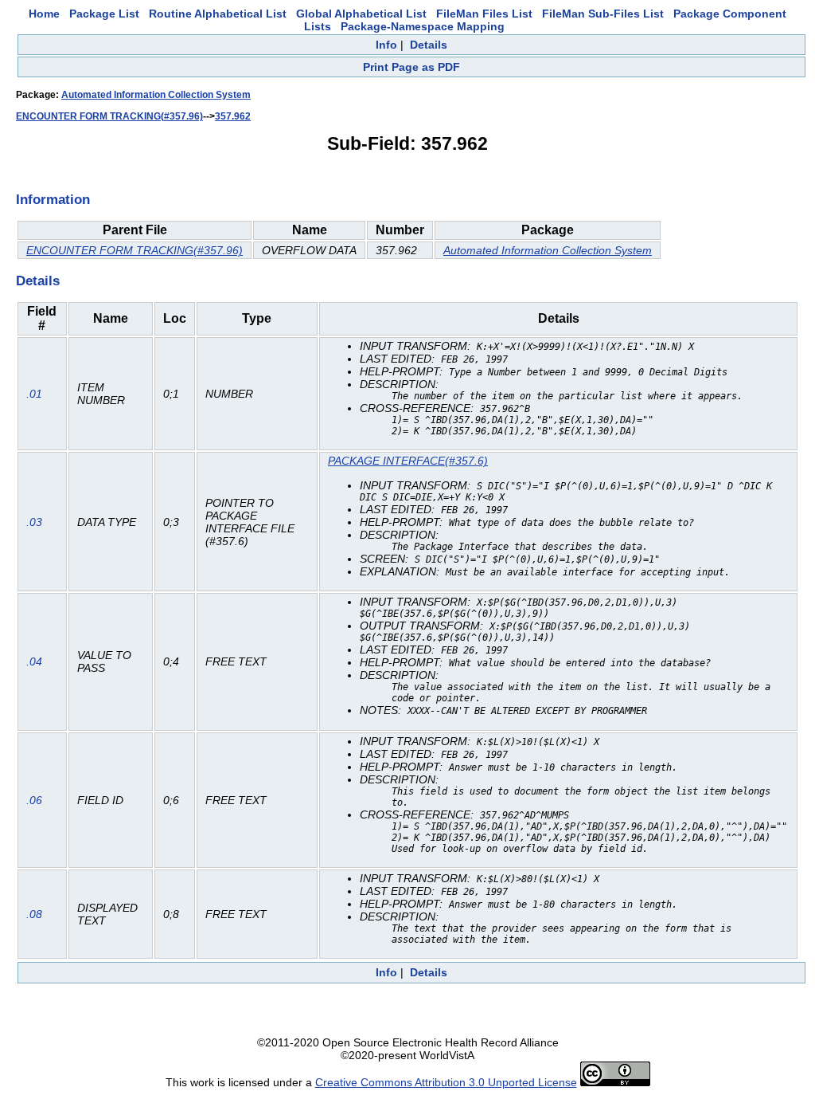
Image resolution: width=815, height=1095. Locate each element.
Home (44, 13)
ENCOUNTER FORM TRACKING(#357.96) (109, 116)
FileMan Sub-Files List (603, 13)
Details (428, 44)
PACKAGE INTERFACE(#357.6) (408, 460)
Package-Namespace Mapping (423, 26)
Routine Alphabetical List (218, 13)
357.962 (233, 116)
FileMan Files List (484, 13)
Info (386, 44)
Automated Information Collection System (156, 95)
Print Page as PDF (411, 67)
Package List (104, 13)
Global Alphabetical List (361, 13)
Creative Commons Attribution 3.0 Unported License (446, 1082)
